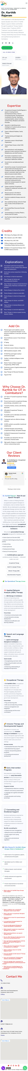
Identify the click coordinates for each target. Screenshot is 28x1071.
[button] (25, 479)
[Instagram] (9, 43)
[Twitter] (2, 43)
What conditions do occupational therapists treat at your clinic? (12, 910)
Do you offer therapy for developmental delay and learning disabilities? (14, 937)
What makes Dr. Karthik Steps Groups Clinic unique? (14, 891)
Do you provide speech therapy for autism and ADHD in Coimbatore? (13, 926)
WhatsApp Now (7, 48)
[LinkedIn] (13, 43)
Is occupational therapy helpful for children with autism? (13, 922)
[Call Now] (3, 1068)
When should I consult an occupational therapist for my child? (14, 929)
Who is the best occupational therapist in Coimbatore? (14, 914)
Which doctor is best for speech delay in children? (14, 918)
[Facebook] (6, 43)
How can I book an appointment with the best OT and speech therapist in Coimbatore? (13, 942)
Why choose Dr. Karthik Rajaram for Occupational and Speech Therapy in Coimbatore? (12, 968)
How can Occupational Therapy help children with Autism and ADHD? (13, 958)
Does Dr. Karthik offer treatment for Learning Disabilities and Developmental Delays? (13, 963)
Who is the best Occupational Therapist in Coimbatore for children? (14, 946)
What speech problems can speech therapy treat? (13, 933)
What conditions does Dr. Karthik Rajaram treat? (12, 950)
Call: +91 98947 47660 (9, 52)
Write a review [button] (11, 467)
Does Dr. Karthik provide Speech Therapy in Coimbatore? (14, 954)
